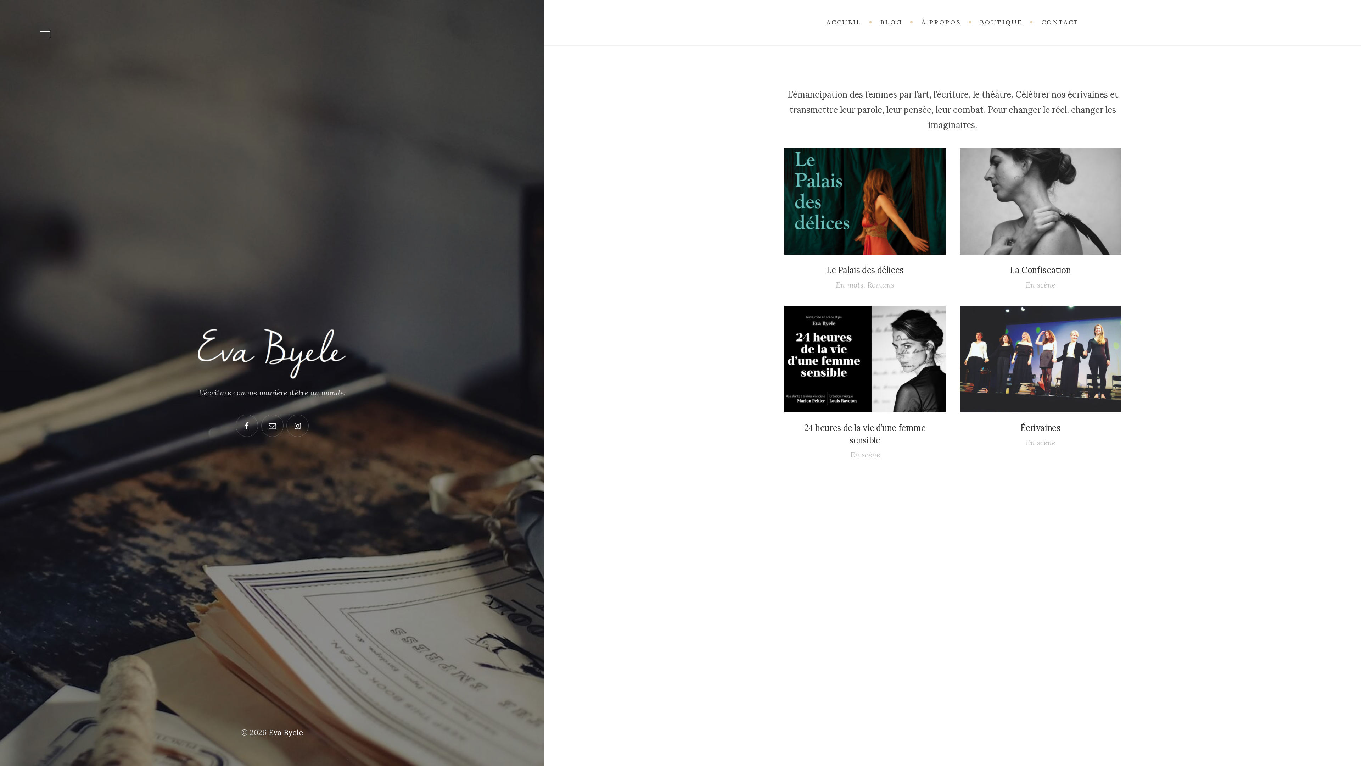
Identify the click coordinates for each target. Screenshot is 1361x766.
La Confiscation (1040, 270)
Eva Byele (286, 732)
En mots (849, 285)
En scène (1040, 285)
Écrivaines (1040, 427)
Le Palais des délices (865, 270)
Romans (880, 285)
